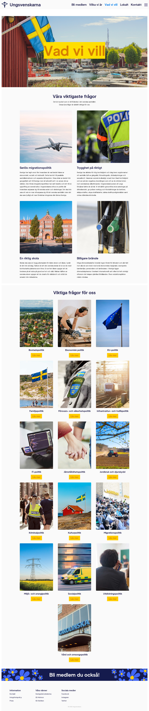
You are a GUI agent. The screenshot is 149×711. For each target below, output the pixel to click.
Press (11, 701)
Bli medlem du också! (74, 675)
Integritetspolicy (16, 697)
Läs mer (36, 355)
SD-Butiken (40, 701)
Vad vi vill (111, 4)
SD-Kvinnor (40, 697)
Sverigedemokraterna (43, 694)
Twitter (64, 701)
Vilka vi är (95, 4)
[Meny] (146, 4)
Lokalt (124, 4)
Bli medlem (79, 4)
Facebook (65, 694)
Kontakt (136, 4)
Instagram (65, 697)
